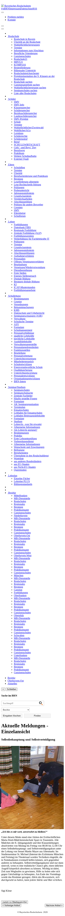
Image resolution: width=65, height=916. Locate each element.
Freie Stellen (20, 273)
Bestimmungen (21, 298)
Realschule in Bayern (24, 39)
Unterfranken (20, 655)
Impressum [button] (14, 8)
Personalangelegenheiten (26, 347)
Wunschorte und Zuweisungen (29, 447)
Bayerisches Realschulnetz (17, 5)
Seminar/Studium (16, 387)
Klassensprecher (22, 107)
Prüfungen (19, 187)
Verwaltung (19, 318)
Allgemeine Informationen (27, 427)
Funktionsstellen (22, 350)
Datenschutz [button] (26, 8)
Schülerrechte (20, 136)
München (18, 575)
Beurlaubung (20, 264)
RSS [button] (34, 8)
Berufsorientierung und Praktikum (31, 176)
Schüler (12, 99)
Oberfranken (20, 595)
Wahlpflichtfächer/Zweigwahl (29, 127)
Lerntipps (18, 133)
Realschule (13, 36)
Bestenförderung (22, 67)
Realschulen (20, 501)
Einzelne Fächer (22, 478)
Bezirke (12, 492)
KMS (16, 310)
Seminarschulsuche (23, 393)
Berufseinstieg (21, 452)
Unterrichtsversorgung (25, 358)
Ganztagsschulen (22, 56)
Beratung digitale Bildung (27, 281)
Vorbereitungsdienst (24, 441)
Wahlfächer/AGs (22, 130)
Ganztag (18, 589)
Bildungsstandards (23, 484)
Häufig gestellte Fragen (25, 398)
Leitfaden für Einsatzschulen (28, 412)
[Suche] (2, 28)
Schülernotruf (20, 139)
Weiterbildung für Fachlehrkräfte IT (31, 238)
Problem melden (16, 17)
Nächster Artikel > (54, 905)
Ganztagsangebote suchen (27, 84)
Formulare (19, 327)
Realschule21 (20, 59)
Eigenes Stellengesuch (25, 276)
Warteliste (19, 458)
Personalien (19, 258)
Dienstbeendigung (23, 270)
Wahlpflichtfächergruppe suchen (30, 87)
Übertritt (18, 173)
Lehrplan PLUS (22, 481)
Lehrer (11, 221)
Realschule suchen (23, 82)
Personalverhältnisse (24, 333)
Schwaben (19, 635)
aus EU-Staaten (21, 464)
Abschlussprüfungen (24, 253)
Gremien (18, 207)
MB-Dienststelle (22, 498)
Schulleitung (14, 296)
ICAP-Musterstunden (24, 287)
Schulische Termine (23, 321)
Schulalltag (19, 167)
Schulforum (20, 216)
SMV (16, 101)
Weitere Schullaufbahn (25, 156)
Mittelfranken (20, 495)
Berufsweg (19, 150)
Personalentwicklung (24, 375)
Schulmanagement (23, 330)
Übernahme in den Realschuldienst (31, 455)
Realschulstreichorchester (26, 73)
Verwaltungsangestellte (25, 344)
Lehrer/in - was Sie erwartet (27, 424)
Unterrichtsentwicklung (25, 373)
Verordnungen (21, 304)
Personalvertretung (23, 355)
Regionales (19, 504)
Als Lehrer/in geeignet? (25, 430)
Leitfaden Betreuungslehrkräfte (29, 415)
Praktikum (19, 153)
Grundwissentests (22, 196)
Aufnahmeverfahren (24, 256)
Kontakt (12, 19)
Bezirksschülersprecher (25, 113)
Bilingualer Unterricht (25, 70)
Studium (18, 421)
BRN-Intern (20, 381)
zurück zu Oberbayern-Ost (15, 902)
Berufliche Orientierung (26, 53)
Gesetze (18, 301)
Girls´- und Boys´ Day (25, 147)
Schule (17, 121)
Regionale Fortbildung (25, 230)
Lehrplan (12, 475)
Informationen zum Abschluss (29, 50)
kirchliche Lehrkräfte (24, 338)
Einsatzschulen (21, 410)
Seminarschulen (22, 390)
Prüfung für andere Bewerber (28, 204)
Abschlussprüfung (23, 201)
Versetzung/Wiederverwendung (29, 267)
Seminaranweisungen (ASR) (28, 315)
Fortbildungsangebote (24, 290)
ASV (16, 324)
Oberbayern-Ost (22, 535)
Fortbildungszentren (24, 236)
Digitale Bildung (22, 278)
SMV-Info (19, 104)
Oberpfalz (19, 615)
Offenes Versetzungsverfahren (29, 261)
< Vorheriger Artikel (11, 905)
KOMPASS (20, 64)
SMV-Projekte (21, 119)
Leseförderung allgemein (26, 181)
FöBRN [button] (5, 8)
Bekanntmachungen (24, 307)
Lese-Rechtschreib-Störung (27, 184)
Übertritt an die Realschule (27, 42)
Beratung (18, 179)
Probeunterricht (21, 190)
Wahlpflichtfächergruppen (27, 44)
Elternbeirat (19, 213)
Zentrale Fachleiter (23, 395)
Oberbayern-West (22, 555)
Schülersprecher (22, 110)
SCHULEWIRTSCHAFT (27, 144)
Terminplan (19, 407)
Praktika (18, 435)
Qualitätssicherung (23, 370)
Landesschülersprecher (25, 116)
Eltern (11, 164)
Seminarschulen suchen (25, 90)
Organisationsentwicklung (27, 378)
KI (15, 284)
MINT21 (18, 62)
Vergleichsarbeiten (23, 198)
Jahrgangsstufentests (24, 193)
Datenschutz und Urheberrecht (29, 313)
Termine (18, 47)
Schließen (11, 689)
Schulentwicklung (23, 364)
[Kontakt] (2, 12)
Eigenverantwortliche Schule (28, 367)
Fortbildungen (21, 224)
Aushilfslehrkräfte (23, 341)
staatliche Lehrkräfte (24, 335)
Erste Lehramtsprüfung (25, 438)
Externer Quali (21, 159)
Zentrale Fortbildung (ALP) (27, 233)
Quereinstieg (20, 470)
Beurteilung (20, 353)
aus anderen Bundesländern (27, 461)
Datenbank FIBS (22, 227)
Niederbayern (20, 515)
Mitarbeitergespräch (24, 361)
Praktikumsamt (21, 509)
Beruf (17, 141)
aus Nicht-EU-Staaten (25, 467)
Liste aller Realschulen (25, 93)
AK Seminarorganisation (26, 404)
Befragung (19, 450)
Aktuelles (12, 683)
